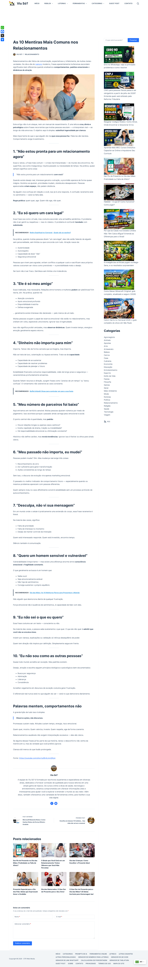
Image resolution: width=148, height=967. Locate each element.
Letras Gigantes (126, 954)
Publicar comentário (22, 943)
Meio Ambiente (110, 391)
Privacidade (91, 963)
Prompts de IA (81, 954)
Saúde (106, 409)
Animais (107, 340)
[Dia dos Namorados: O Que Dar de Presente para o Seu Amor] (53, 879)
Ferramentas (79, 3)
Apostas (107, 343)
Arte (106, 346)
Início (37, 3)
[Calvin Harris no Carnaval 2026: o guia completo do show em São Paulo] (119, 308)
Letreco (112, 954)
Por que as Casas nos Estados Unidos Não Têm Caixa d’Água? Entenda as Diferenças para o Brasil (120, 234)
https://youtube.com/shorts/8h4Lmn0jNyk (37, 758)
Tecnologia (108, 412)
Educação (108, 367)
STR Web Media (29, 959)
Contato (128, 3)
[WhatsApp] (2, 28)
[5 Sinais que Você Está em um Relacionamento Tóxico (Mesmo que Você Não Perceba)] (53, 850)
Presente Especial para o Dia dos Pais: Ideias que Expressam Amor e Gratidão (25, 891)
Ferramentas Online (98, 954)
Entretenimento (110, 370)
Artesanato (108, 349)
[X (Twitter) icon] (55, 803)
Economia (108, 364)
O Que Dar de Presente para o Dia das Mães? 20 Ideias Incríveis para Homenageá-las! (81, 891)
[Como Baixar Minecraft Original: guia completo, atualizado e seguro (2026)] (119, 280)
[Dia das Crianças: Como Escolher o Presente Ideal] (82, 850)
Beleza (107, 352)
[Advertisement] (74, 22)
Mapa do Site (118, 963)
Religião (107, 406)
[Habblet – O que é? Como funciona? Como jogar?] (119, 191)
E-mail (59, 917)
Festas (106, 379)
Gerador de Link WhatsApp (67, 960)
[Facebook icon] (51, 803)
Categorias (97, 3)
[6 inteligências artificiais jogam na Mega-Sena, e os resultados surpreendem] (119, 251)
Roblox (47, 3)
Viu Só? (22, 3)
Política (107, 400)
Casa (106, 358)
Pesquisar (133, 40)
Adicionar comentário (23, 924)
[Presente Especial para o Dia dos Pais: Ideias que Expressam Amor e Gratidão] (25, 879)
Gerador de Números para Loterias (93, 957)
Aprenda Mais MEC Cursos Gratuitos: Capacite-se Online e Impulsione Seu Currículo (119, 151)
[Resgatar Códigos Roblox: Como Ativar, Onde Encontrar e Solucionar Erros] (119, 111)
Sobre (70, 963)
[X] (2, 36)
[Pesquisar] (138, 4)
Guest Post (114, 3)
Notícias (107, 397)
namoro (38, 64)
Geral (106, 388)
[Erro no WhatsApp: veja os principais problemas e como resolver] (119, 54)
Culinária (107, 361)
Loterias (62, 3)
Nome (17, 917)
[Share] (2, 40)
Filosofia (107, 382)
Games (107, 385)
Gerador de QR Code (119, 957)
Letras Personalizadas (66, 957)
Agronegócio (109, 337)
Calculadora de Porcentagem (94, 960)
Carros (107, 355)
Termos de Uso (104, 963)
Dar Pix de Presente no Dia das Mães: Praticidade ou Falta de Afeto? (25, 863)
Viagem (107, 415)
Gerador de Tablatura (119, 960)
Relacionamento (32, 54)
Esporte (107, 373)
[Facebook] (2, 32)
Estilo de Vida (109, 376)
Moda (106, 394)
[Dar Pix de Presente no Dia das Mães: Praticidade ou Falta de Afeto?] (25, 850)
